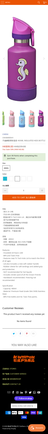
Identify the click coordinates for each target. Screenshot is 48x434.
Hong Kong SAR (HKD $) (22, 406)
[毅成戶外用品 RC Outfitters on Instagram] (17, 392)
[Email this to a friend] (33, 333)
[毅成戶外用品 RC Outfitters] (24, 2)
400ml (6, 168)
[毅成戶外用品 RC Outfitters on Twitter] (30, 392)
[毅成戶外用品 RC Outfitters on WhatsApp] (34, 392)
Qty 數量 (5, 185)
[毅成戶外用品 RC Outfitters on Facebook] (13, 392)
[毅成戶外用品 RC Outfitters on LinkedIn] (22, 392)
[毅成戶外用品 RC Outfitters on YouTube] (39, 392)
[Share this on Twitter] (14, 333)
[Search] (39, 2)
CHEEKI (5, 134)
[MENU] (1, 2)
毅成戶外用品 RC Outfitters (17, 426)
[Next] (44, 58)
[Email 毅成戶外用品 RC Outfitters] (9, 392)
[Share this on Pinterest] (27, 333)
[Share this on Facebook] (20, 333)
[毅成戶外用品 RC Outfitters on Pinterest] (26, 392)
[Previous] (4, 58)
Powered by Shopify (9, 429)
